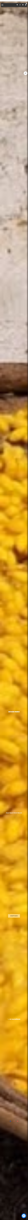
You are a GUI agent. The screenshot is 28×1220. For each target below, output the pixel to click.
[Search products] (25, 73)
